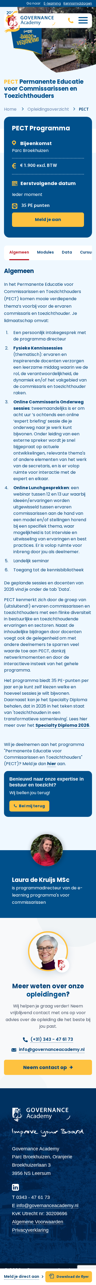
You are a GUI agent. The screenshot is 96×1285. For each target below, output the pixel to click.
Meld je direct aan (21, 1276)
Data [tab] (67, 252)
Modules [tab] (45, 252)
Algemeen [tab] (19, 252)
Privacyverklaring (30, 1230)
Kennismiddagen (77, 3)
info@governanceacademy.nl (47, 1205)
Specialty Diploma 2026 (62, 725)
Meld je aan (48, 219)
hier (51, 764)
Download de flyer (73, 1277)
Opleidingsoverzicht (48, 109)
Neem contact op (45, 1067)
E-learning (52, 3)
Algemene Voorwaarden (37, 1221)
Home (10, 109)
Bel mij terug (32, 806)
